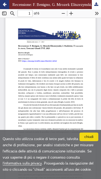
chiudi (88, 137)
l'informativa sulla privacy (22, 163)
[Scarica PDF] (96, 4)
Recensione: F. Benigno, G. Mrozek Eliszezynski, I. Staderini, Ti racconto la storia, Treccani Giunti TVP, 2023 (56, 4)
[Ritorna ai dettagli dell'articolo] (4, 4)
